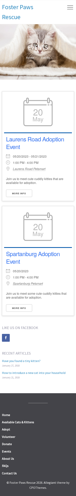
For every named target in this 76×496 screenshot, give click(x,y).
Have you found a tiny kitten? (21, 361)
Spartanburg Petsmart (28, 283)
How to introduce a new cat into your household (33, 373)
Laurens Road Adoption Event (35, 143)
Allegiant (50, 482)
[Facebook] (6, 338)
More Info (19, 193)
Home (30, 57)
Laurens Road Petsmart (29, 169)
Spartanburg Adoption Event (33, 257)
